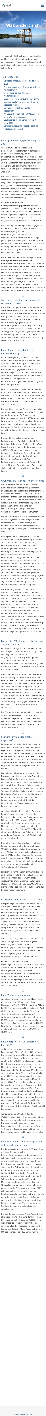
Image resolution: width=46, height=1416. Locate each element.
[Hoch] (23, 136)
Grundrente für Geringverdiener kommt (21, 99)
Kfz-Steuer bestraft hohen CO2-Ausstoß (21, 114)
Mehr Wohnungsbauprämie (16, 117)
